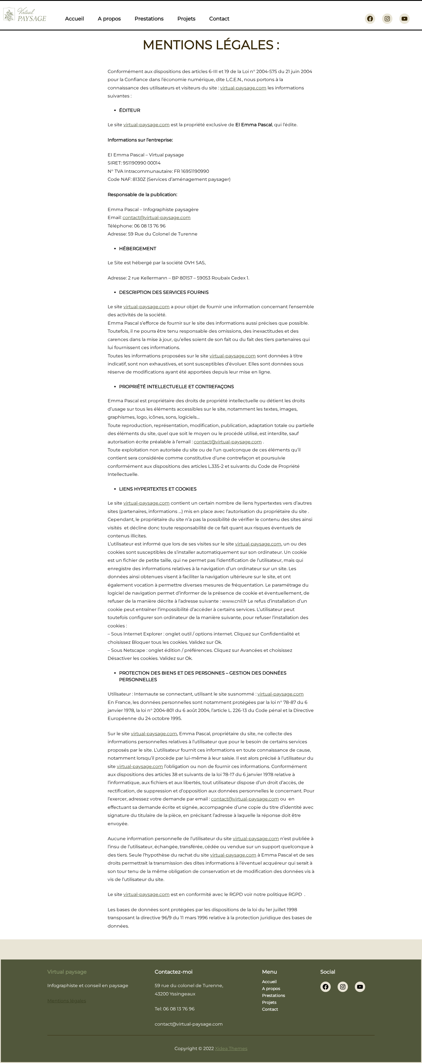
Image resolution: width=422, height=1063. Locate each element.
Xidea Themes (231, 1048)
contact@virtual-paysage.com (157, 217)
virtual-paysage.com (243, 88)
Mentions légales (66, 1000)
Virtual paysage (67, 972)
